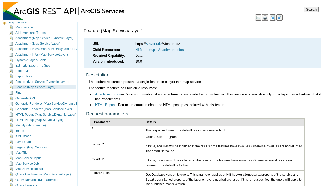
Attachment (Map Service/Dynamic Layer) (44, 38)
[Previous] (273, 17)
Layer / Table (24, 141)
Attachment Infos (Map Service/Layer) (41, 54)
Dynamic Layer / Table (31, 60)
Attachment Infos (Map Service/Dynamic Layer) (48, 49)
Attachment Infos (171, 50)
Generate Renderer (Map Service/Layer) (43, 109)
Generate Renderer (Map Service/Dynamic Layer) (50, 103)
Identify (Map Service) (30, 125)
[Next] (279, 17)
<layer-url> (154, 44)
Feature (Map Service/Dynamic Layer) (42, 81)
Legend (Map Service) (31, 147)
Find (18, 92)
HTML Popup (145, 50)
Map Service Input (28, 158)
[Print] (265, 17)
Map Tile (21, 152)
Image (19, 130)
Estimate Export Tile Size (32, 65)
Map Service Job (27, 163)
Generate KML (25, 98)
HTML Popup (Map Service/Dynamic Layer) (45, 114)
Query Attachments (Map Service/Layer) (43, 174)
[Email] (258, 17)
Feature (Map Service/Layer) (35, 87)
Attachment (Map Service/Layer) (37, 43)
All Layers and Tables (30, 32)
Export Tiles (23, 76)
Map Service (18, 22)
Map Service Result (29, 169)
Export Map (23, 70)
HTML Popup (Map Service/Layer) (39, 120)
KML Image (23, 136)
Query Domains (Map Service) (36, 179)
